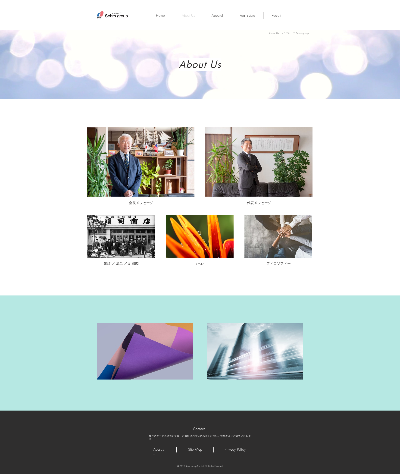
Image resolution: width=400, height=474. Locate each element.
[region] (140, 162)
